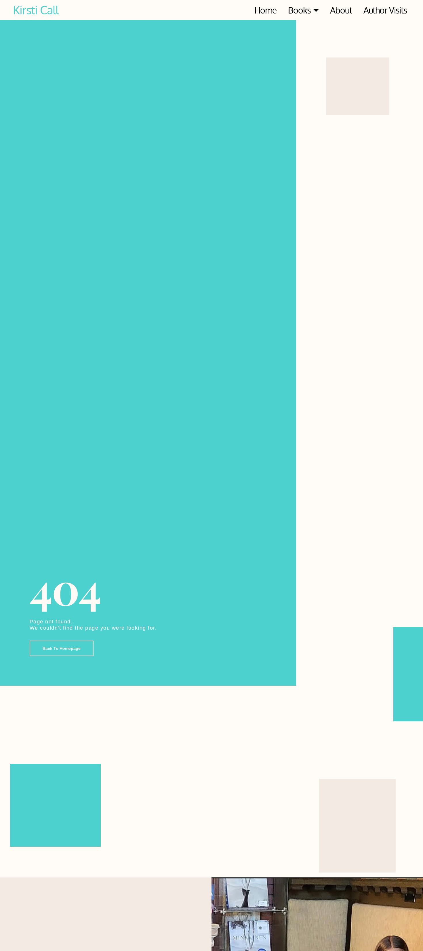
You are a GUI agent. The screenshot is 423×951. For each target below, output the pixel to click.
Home (265, 10)
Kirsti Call (35, 10)
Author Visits (385, 10)
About (341, 10)
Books (299, 10)
